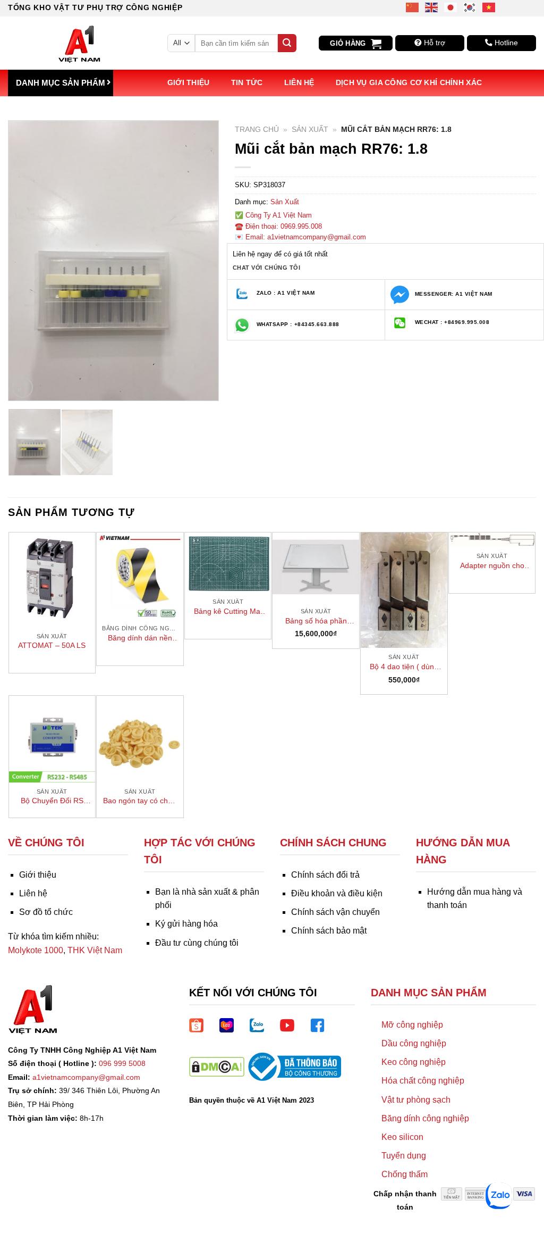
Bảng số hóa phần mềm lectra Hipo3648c (316, 621)
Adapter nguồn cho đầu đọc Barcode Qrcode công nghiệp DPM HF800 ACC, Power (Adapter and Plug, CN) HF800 (492, 566)
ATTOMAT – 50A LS (52, 645)
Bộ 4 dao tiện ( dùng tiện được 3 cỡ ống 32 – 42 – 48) (404, 667)
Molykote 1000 (35, 950)
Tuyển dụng (403, 1155)
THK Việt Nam (94, 950)
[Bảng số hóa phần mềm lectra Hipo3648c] (316, 567)
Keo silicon (402, 1137)
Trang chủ (257, 130)
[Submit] (287, 43)
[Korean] (470, 6)
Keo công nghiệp (413, 1062)
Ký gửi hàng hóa (186, 923)
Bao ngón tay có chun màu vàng (139, 801)
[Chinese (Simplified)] (413, 6)
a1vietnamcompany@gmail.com (86, 1077)
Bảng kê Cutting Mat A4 (228, 612)
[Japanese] (451, 6)
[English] (432, 6)
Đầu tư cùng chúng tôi (197, 942)
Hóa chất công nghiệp (422, 1080)
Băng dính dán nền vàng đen (140, 638)
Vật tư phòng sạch (415, 1099)
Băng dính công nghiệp (425, 1118)
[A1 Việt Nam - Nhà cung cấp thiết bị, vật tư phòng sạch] (79, 43)
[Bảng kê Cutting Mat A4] (228, 562)
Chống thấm (404, 1174)
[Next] (200, 260)
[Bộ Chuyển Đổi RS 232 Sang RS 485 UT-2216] (52, 739)
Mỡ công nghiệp (412, 1024)
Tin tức (247, 82)
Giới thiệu (188, 82)
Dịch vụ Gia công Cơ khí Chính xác (409, 82)
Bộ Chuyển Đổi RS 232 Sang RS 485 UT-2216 (52, 801)
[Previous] (26, 260)
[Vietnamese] (489, 6)
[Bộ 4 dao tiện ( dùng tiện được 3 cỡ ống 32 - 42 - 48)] (404, 590)
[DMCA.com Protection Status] (216, 1066)
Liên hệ (299, 82)
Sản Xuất (310, 130)
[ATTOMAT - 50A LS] (52, 579)
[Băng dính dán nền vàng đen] (140, 575)
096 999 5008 (122, 1063)
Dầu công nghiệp (413, 1043)
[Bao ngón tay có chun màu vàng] (140, 739)
